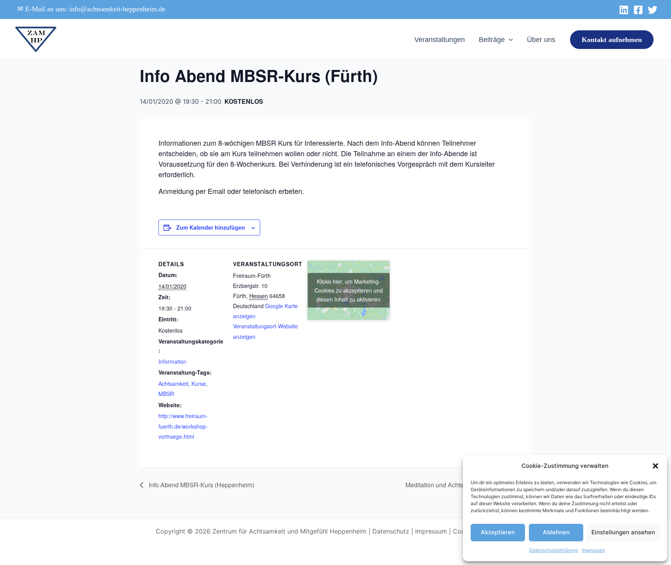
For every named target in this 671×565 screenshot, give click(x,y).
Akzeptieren (498, 532)
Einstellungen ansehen (623, 532)
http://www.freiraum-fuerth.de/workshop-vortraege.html (183, 426)
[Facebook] (638, 10)
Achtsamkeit (173, 383)
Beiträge (492, 40)
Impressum (593, 550)
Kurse (198, 383)
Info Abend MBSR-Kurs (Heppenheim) (200, 484)
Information (172, 361)
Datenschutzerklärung (553, 550)
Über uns (541, 40)
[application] (509, 39)
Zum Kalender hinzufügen (210, 227)
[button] (655, 466)
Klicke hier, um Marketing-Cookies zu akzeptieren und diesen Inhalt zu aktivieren (349, 290)
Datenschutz (390, 531)
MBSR (166, 394)
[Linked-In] (624, 10)
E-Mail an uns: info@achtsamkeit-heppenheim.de (95, 9)
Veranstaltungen (439, 40)
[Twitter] (652, 10)
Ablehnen (556, 532)
